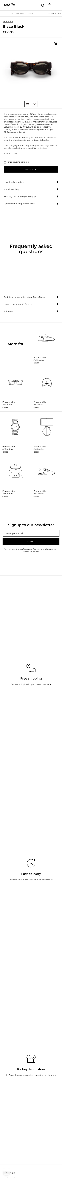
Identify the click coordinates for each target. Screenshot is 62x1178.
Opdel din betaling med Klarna (19, 203)
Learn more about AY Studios (18, 304)
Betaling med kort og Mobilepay (20, 196)
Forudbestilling (11, 189)
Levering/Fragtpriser (14, 182)
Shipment (9, 311)
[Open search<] (42, 5)
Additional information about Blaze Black (24, 297)
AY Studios (8, 21)
